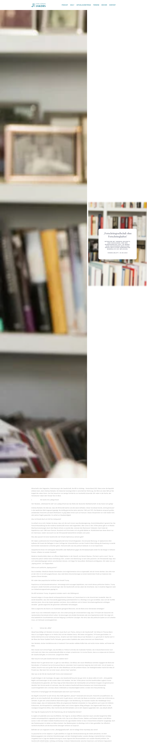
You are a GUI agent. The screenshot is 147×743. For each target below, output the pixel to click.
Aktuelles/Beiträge (83, 5)
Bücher (104, 5)
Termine (96, 5)
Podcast (65, 5)
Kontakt (112, 5)
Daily (72, 5)
